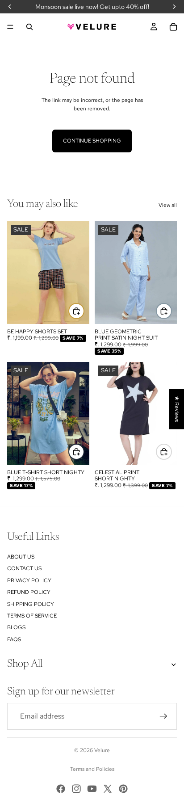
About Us (20, 556)
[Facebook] (60, 788)
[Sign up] (163, 716)
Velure (102, 750)
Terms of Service (32, 615)
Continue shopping (92, 140)
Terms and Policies (92, 769)
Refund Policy (28, 592)
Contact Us (24, 568)
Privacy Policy (29, 580)
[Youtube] (92, 788)
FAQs (14, 639)
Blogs (16, 627)
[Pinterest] (123, 788)
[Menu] (10, 27)
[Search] (29, 27)
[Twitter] (107, 788)
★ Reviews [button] (176, 409)
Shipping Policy (30, 604)
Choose (171, 310)
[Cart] (173, 27)
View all (168, 205)
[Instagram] (76, 788)
